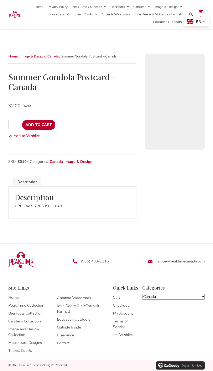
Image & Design (32, 56)
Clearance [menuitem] (65, 335)
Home (13, 56)
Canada (53, 56)
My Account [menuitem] (123, 313)
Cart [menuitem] (116, 297)
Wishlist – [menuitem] (127, 334)
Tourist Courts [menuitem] (20, 350)
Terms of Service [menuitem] (120, 324)
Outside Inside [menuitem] (69, 327)
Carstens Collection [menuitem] (24, 321)
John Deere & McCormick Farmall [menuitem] (78, 308)
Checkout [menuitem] (121, 305)
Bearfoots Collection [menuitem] (25, 313)
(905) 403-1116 (95, 261)
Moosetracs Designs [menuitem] (25, 342)
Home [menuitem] (13, 297)
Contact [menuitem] (63, 343)
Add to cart (38, 124)
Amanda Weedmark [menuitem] (74, 297)
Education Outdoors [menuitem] (73, 319)
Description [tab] (27, 181)
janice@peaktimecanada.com (181, 261)
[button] (24, 136)
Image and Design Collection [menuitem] (23, 332)
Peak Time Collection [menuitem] (26, 305)
